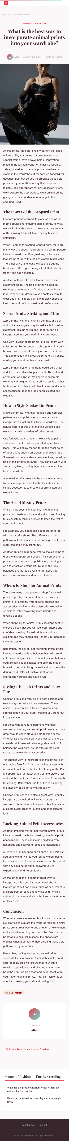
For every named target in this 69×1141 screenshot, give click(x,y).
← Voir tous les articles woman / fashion (26, 1049)
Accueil (6, 14)
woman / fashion (21, 14)
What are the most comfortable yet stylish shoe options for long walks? (33, 1089)
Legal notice (28, 1125)
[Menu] (62, 2)
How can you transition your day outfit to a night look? (34, 1100)
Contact (43, 1125)
